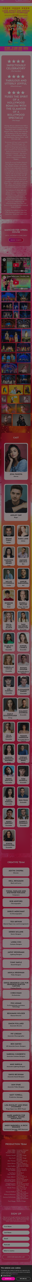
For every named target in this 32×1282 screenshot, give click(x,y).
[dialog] (16, 1273)
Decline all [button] (23, 1278)
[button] (16, 1275)
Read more (15, 1274)
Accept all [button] (8, 1278)
